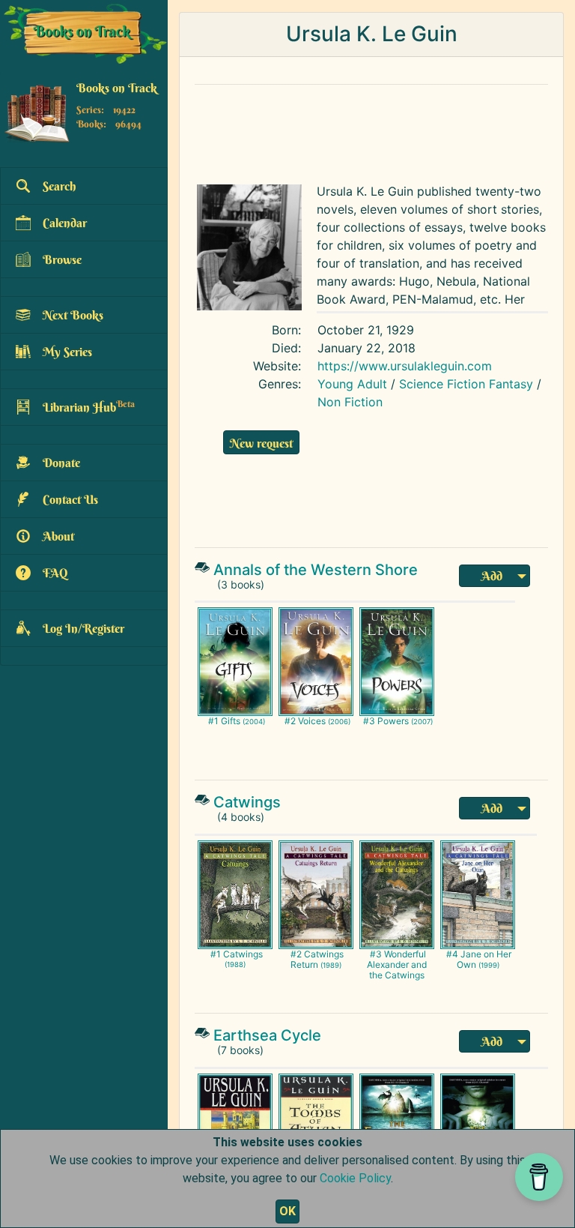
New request (261, 443)
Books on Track (116, 87)
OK (287, 1211)
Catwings (247, 802)
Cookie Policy (355, 1178)
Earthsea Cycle (267, 1035)
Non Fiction (350, 401)
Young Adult (352, 383)
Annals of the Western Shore (315, 570)
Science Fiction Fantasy (466, 383)
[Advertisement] (371, 130)
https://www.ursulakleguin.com (404, 365)
